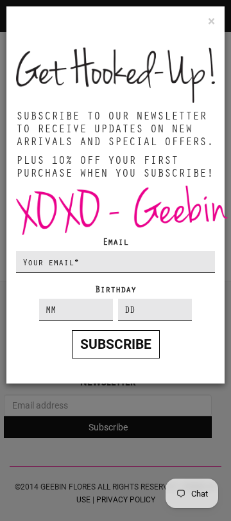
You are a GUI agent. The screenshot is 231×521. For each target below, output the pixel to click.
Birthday (115, 289)
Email (115, 241)
